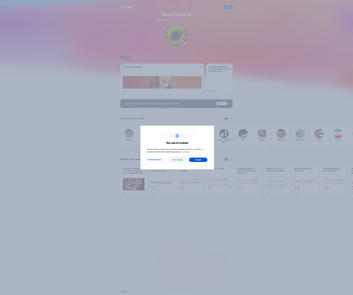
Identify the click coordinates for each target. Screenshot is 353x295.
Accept (198, 160)
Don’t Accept (177, 160)
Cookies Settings (154, 159)
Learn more (186, 152)
